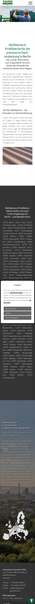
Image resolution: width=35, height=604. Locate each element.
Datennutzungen (16, 293)
